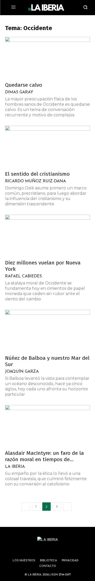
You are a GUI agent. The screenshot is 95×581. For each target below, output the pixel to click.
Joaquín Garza (22, 372)
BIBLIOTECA (48, 560)
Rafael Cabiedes (23, 276)
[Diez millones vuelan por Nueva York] (47, 235)
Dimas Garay (19, 92)
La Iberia (15, 467)
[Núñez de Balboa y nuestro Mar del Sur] (47, 330)
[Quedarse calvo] (47, 58)
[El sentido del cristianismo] (47, 146)
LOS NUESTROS (24, 560)
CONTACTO (47, 566)
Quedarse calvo (23, 85)
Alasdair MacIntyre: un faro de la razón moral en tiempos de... (44, 456)
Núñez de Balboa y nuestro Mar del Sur (47, 361)
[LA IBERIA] (46, 8)
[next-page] (67, 506)
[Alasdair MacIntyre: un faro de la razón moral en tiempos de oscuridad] (47, 426)
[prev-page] (26, 506)
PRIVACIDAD (70, 560)
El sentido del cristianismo (37, 174)
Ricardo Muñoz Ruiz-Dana (35, 181)
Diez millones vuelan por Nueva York (43, 265)
